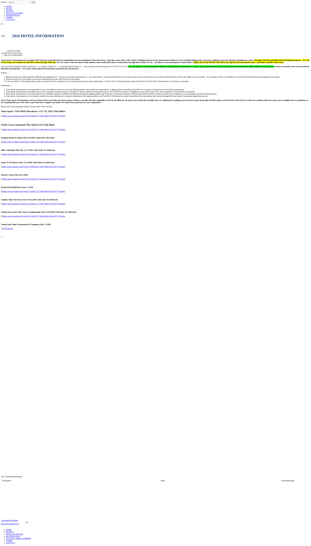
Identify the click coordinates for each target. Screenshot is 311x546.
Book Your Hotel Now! (10, 524)
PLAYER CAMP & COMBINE (18, 539)
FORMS (9, 17)
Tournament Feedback (9, 520)
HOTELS (9, 11)
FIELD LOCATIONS (14, 13)
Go (34, 2)
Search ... (4, 2)
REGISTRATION (13, 15)
